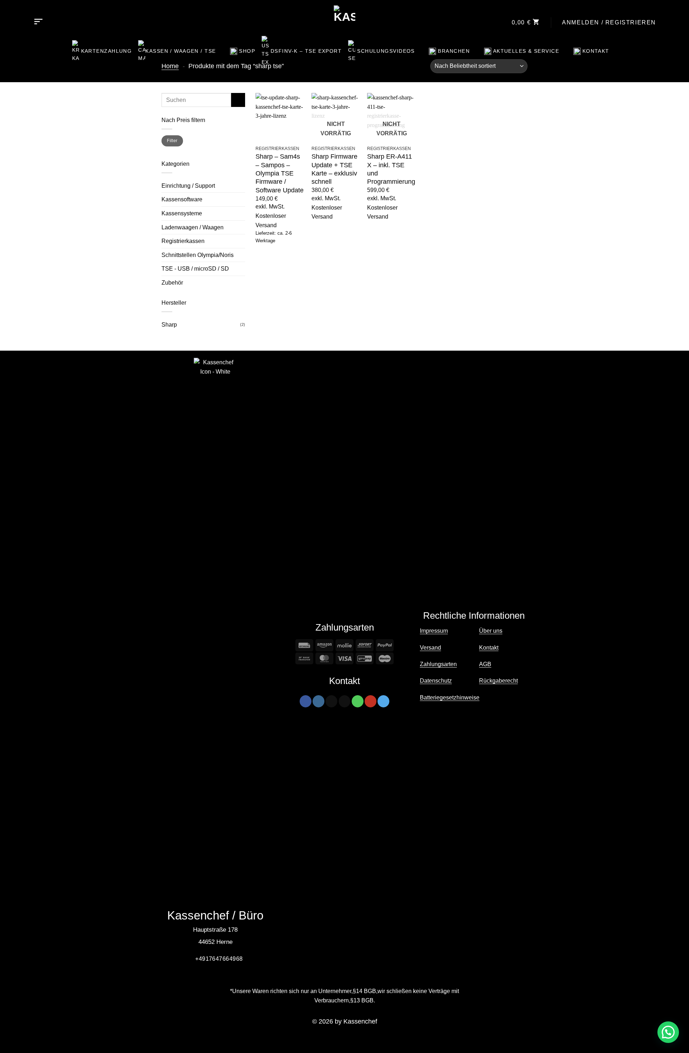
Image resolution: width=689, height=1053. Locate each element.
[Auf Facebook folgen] (305, 701)
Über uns (490, 631)
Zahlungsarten (438, 664)
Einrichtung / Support (188, 186)
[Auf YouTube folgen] (370, 701)
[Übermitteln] (238, 100)
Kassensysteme (181, 213)
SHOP (247, 51)
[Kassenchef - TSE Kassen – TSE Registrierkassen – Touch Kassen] (344, 16)
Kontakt (595, 51)
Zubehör (172, 283)
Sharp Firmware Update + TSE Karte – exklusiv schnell (334, 169)
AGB (485, 664)
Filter (172, 140)
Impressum (434, 631)
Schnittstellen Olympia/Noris (197, 255)
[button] (38, 22)
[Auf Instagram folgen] (318, 701)
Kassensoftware (181, 199)
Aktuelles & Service (526, 51)
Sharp (169, 325)
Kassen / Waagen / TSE (180, 51)
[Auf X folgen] (331, 701)
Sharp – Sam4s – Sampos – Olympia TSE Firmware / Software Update (280, 173)
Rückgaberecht (498, 681)
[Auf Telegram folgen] (383, 701)
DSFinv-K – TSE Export (306, 51)
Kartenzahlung (106, 51)
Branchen (454, 51)
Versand (430, 648)
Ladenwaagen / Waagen (192, 227)
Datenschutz (436, 681)
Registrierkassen (183, 241)
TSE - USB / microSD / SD (195, 269)
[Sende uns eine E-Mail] (345, 701)
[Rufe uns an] (358, 701)
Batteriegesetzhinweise (449, 697)
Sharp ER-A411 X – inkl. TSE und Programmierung (391, 169)
